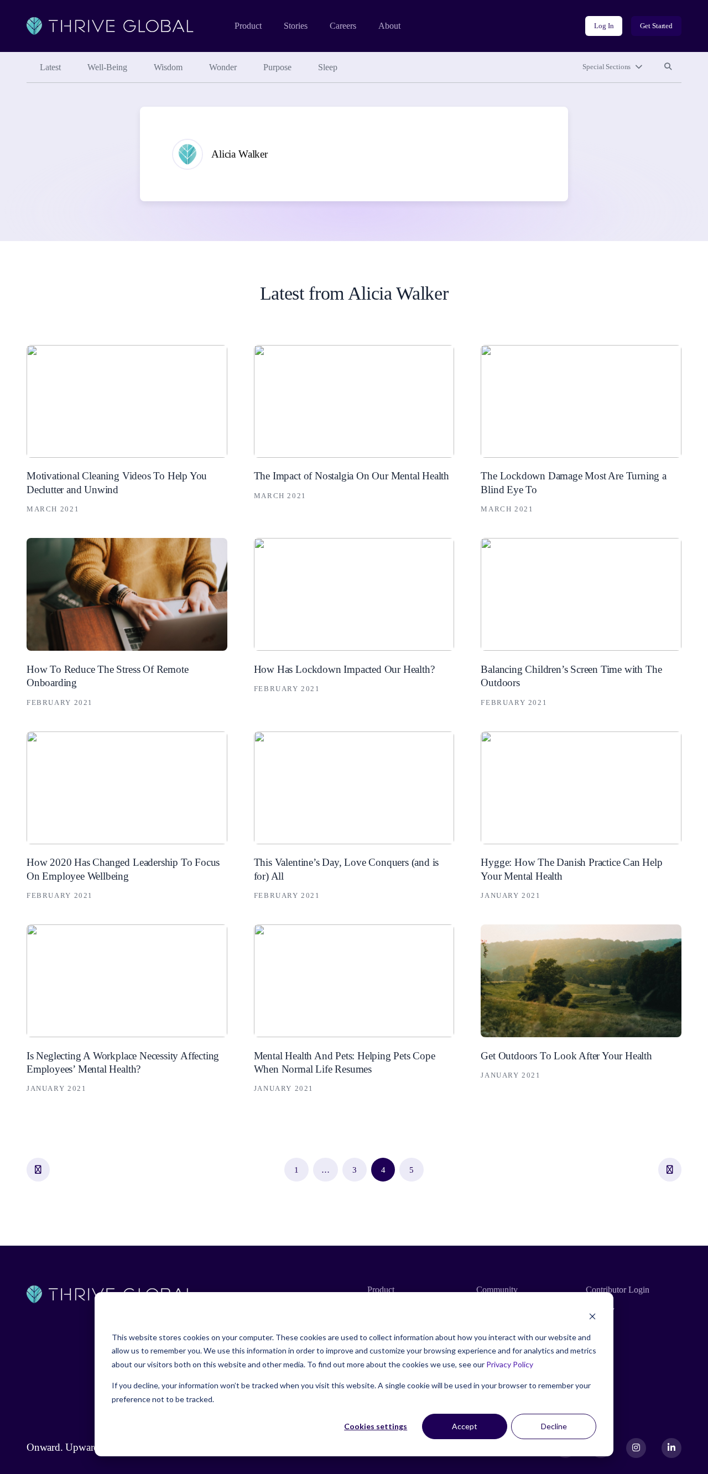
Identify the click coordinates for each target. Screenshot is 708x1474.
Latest (50, 67)
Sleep (327, 67)
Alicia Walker (239, 154)
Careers (343, 25)
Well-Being (107, 67)
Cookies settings (375, 1426)
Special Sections (606, 66)
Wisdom (168, 67)
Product (248, 25)
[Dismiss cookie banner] (592, 1316)
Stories (296, 25)
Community (497, 1289)
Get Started (656, 26)
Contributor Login (617, 1289)
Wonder (223, 67)
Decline (554, 1426)
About (389, 25)
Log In (603, 26)
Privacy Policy (509, 1364)
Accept (464, 1426)
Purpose (277, 67)
